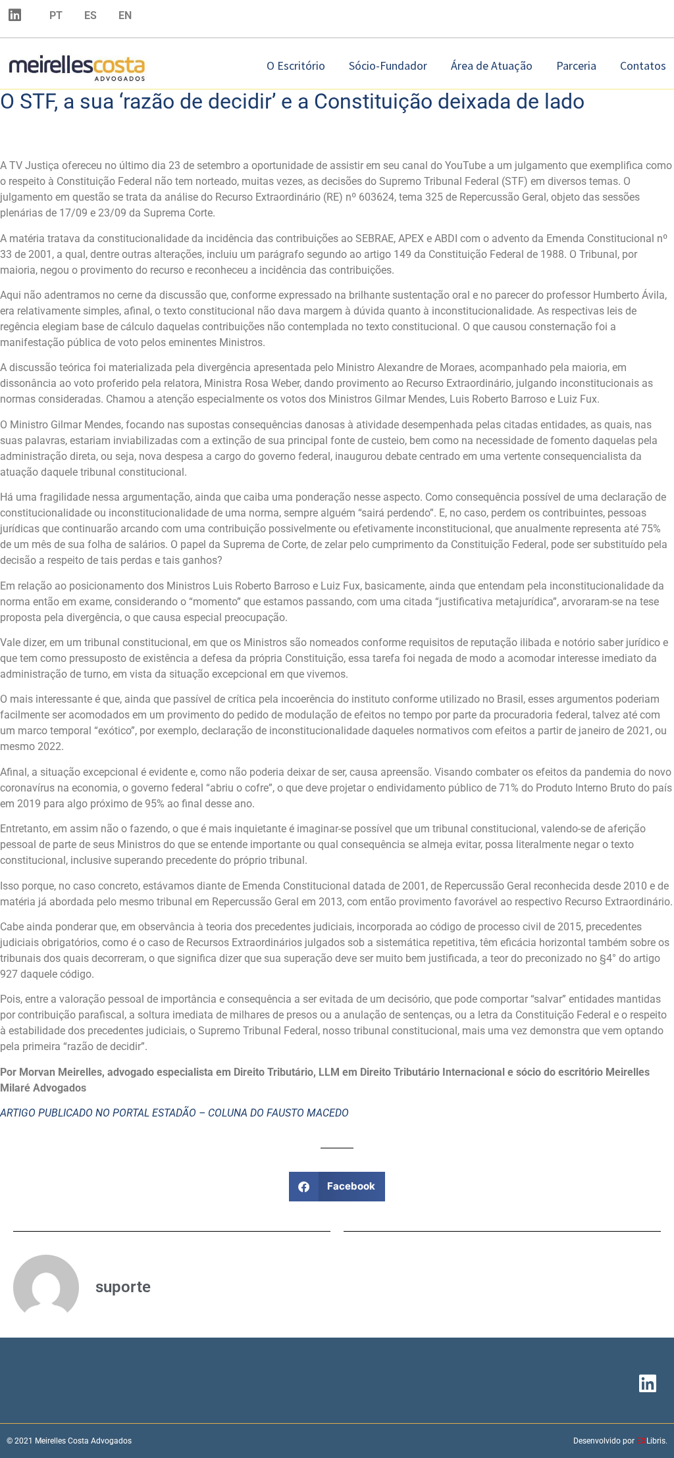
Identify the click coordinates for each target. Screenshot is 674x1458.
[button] (337, 1186)
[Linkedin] (14, 15)
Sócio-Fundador (388, 65)
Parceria (576, 65)
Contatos (643, 65)
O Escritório (296, 65)
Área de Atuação (491, 65)
